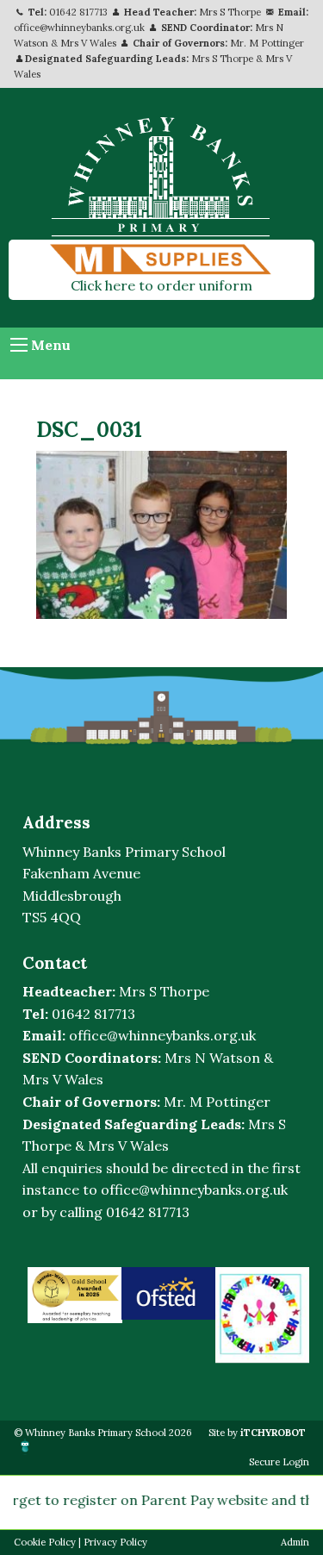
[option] (74, 1295)
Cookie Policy (45, 1542)
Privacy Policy (115, 1542)
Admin (295, 1542)
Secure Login (279, 1462)
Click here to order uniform (161, 285)
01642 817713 (78, 12)
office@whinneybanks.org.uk (79, 28)
